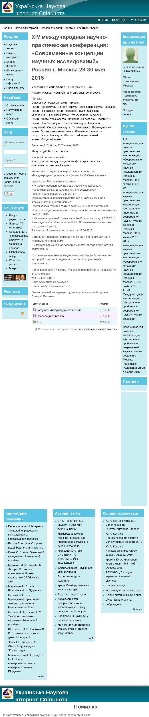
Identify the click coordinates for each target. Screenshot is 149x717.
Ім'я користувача (14, 144)
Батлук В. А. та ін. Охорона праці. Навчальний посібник (25, 545)
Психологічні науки (74, 123)
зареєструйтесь (107, 329)
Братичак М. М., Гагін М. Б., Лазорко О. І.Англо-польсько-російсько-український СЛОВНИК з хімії (25, 573)
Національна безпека (81, 119)
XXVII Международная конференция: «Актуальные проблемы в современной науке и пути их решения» (133, 304)
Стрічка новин (15, 105)
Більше (40, 676)
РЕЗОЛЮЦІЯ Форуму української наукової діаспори (119, 576)
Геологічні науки (75, 110)
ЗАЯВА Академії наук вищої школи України (75, 570)
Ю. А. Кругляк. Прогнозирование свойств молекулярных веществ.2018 (124, 537)
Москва (53, 151)
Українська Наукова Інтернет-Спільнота (40, 9)
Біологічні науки (67, 106)
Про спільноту (15, 88)
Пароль (9, 160)
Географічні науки (52, 110)
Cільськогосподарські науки (49, 102)
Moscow (128, 85)
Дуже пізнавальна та (118, 599)
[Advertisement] (136, 448)
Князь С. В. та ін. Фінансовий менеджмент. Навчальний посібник (26, 556)
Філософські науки (76, 135)
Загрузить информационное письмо (59, 310)
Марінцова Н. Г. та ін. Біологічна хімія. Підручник (25, 588)
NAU (125, 104)
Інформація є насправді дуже (124, 590)
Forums (7, 28)
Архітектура (48, 106)
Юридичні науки (51, 139)
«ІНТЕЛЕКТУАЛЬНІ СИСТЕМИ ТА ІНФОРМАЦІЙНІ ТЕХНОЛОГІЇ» (70, 557)
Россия (64, 151)
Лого (39, 322)
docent (127, 114)
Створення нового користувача (15, 176)
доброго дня (113, 604)
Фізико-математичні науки (57, 131)
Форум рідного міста (17, 217)
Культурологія (79, 115)
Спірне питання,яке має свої (123, 595)
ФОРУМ (103, 20)
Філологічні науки (51, 135)
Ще (91, 637)
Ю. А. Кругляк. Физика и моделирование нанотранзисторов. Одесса (122, 525)
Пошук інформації (13, 81)
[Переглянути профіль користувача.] (130, 61)
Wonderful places (15, 262)
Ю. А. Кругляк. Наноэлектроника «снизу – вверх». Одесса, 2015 (122, 550)
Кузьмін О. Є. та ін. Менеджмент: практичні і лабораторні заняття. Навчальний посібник (23, 601)
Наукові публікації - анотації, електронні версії (69, 28)
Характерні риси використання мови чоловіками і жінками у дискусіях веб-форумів (72, 605)
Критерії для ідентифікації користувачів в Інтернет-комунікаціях (74, 629)
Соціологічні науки (58, 127)
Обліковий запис (12, 120)
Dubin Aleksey (57, 86)
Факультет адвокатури (72, 594)
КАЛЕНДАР (119, 20)
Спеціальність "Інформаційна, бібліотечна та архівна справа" (18, 240)
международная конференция (69, 161)
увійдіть (88, 329)
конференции (40, 161)
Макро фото (16, 268)
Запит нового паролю (12, 184)
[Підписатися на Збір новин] (14, 314)
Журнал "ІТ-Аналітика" (16, 225)
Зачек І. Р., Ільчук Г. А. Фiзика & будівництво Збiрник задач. (22, 646)
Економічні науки (58, 115)
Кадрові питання (11, 64)
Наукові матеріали (26, 28)
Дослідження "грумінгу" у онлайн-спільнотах (73, 618)
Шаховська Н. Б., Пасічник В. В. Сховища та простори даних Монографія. (26, 633)
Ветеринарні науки (90, 106)
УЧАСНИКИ (138, 20)
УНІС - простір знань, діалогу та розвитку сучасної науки (71, 525)
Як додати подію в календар (69, 578)
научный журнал (60, 165)
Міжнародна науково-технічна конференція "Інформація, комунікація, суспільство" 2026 (73, 539)
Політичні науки (50, 123)
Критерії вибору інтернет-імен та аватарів (73, 587)
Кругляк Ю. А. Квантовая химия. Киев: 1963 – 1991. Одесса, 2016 (121, 563)
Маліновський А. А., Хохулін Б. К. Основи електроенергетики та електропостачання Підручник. (25, 663)
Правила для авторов (50, 316)
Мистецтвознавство (53, 119)
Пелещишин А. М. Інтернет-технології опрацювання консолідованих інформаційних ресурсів (25, 532)
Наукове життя (11, 46)
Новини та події (115, 585)
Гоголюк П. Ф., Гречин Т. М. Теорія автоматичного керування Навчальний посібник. (25, 618)
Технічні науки (81, 127)
